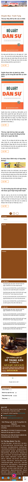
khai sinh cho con (14, 452)
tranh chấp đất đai (11, 466)
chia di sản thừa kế (18, 445)
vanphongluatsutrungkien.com (15, 418)
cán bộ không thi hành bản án (8, 449)
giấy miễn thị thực (20, 451)
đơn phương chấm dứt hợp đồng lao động (11, 474)
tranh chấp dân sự (13, 464)
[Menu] (2, 10)
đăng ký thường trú (22, 472)
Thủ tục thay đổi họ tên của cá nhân (13, 19)
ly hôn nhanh (8, 454)
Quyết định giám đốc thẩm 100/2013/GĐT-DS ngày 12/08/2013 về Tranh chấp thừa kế (13, 284)
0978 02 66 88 (21, 413)
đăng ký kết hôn (12, 472)
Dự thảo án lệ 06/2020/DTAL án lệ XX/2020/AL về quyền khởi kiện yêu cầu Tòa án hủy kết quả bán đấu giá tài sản (14, 298)
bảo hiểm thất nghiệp (6, 443)
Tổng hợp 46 (20, 466)
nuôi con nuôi (15, 458)
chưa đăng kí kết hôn (13, 447)
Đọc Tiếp (4, 65)
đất (22, 474)
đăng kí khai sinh (5, 470)
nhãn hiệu (8, 458)
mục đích (19, 456)
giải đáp (13, 451)
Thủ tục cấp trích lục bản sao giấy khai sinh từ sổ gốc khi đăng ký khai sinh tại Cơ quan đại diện (13, 134)
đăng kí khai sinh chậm (16, 470)
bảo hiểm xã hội (16, 443)
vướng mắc (4, 468)
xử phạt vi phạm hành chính (15, 468)
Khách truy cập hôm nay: (8, 392)
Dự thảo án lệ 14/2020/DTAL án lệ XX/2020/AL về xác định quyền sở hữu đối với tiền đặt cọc (14, 301)
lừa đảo (7, 456)
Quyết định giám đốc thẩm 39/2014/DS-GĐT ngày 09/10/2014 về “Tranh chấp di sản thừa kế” (14, 293)
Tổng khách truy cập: (7, 395)
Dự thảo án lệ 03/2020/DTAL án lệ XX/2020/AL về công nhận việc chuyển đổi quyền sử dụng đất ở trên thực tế (14, 289)
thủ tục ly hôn (17, 462)
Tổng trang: (5, 398)
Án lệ (25, 468)
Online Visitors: (6, 389)
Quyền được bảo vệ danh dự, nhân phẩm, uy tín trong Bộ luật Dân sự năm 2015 (14, 74)
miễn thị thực (13, 456)
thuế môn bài (10, 460)
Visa (25, 466)
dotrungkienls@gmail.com (9, 415)
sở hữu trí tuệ (23, 458)
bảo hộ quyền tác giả (8, 445)
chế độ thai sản (23, 447)
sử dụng (3, 460)
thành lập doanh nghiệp (7, 462)
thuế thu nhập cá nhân (21, 460)
